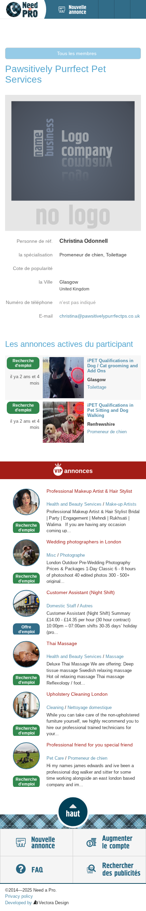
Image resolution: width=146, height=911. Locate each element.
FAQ (36, 869)
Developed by (18, 902)
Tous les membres (76, 53)
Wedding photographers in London (84, 541)
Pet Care (55, 758)
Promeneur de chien (107, 431)
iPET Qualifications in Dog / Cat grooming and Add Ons (112, 365)
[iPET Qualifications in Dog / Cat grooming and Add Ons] (63, 377)
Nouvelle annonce (36, 842)
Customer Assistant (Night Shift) (81, 592)
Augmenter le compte (109, 842)
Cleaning (55, 707)
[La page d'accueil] (22, 9)
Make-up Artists (121, 504)
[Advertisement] (73, 32)
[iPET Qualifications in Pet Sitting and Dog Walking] (63, 421)
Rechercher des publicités (109, 869)
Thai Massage (62, 643)
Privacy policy (19, 896)
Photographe (72, 555)
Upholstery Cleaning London (77, 694)
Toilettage (96, 387)
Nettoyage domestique (90, 707)
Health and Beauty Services (74, 504)
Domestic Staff (61, 605)
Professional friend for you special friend (90, 744)
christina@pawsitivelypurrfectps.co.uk (99, 316)
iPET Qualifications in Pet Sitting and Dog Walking (110, 410)
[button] (73, 811)
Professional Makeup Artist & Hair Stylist (89, 491)
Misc (51, 555)
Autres (86, 605)
